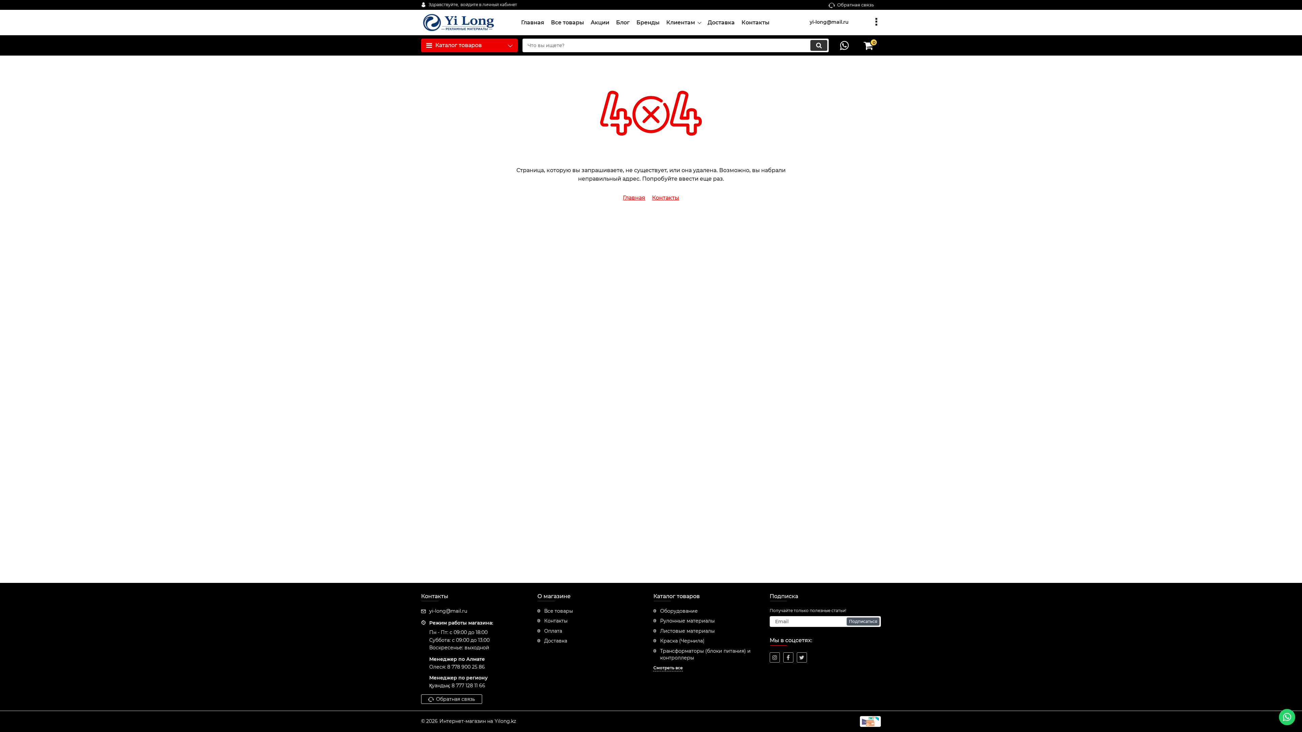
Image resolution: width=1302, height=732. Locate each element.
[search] (818, 45)
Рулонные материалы (687, 621)
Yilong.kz (505, 721)
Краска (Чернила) (682, 641)
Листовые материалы (687, 631)
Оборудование (679, 611)
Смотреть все (668, 667)
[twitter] (802, 657)
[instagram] (775, 657)
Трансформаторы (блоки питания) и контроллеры (705, 654)
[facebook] (788, 657)
